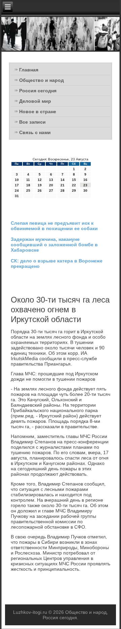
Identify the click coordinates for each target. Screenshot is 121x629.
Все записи (32, 122)
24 (17, 190)
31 (17, 196)
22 (74, 185)
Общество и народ (41, 80)
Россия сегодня (37, 90)
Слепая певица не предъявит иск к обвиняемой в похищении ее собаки (54, 225)
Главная (28, 69)
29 (74, 190)
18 (28, 185)
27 (51, 190)
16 (85, 180)
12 (40, 180)
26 (40, 190)
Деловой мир (35, 101)
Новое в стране (37, 111)
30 (85, 190)
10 (17, 180)
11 (28, 180)
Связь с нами (35, 132)
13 (51, 180)
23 (85, 185)
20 (51, 185)
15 (74, 180)
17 (17, 185)
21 (63, 185)
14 (63, 180)
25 (28, 190)
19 (40, 185)
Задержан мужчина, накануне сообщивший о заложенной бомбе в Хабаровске (54, 245)
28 (63, 190)
